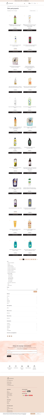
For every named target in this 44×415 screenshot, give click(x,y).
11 (33, 259)
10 (31, 259)
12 (35, 259)
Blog (7, 396)
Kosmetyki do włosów (10, 411)
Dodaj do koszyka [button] (15, 30)
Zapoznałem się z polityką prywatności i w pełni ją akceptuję (16, 354)
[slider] (7, 290)
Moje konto (8, 401)
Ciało (13, 6)
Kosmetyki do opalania (11, 270)
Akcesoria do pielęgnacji (11, 262)
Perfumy (8, 407)
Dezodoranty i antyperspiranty (12, 282)
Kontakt (8, 397)
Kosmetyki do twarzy (9, 410)
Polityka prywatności (9, 393)
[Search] (24, 3)
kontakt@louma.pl (26, 0)
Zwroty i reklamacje (9, 395)
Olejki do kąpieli (10, 274)
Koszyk (8, 402)
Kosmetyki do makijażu (10, 408)
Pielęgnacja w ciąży (10, 265)
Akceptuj (33, 413)
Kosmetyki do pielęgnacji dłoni (12, 269)
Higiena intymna (10, 285)
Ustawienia (38, 413)
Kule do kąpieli (10, 281)
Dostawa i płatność (9, 394)
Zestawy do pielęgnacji (11, 266)
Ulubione (8, 403)
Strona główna (9, 6)
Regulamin (8, 392)
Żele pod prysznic (22, 6)
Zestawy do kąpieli (10, 277)
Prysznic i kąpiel (16, 6)
